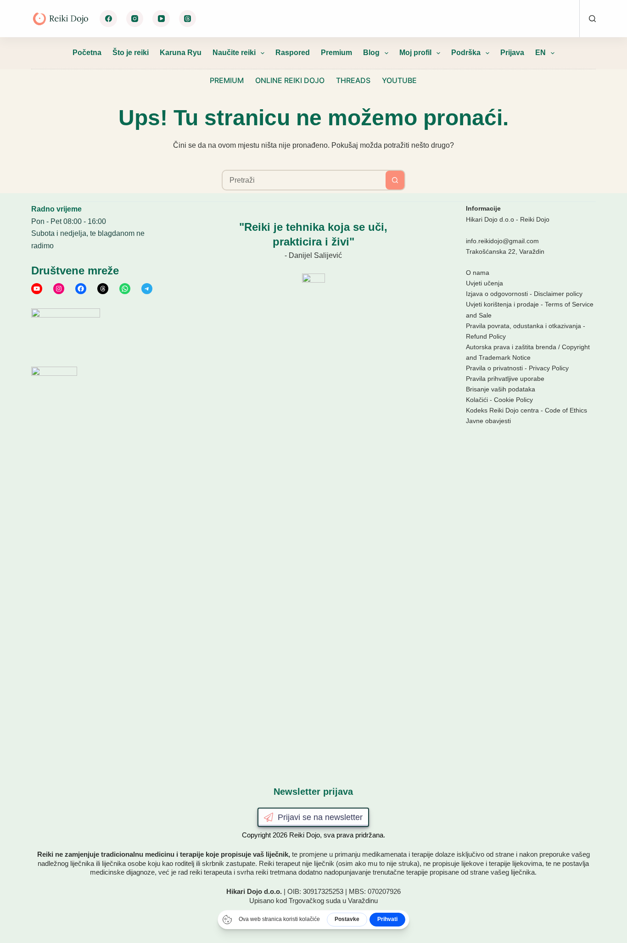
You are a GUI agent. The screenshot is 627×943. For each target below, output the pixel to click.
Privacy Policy (549, 368)
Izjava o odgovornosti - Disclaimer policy (524, 293)
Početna (87, 52)
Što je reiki (130, 52)
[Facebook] (108, 19)
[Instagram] (135, 19)
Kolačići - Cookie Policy (499, 399)
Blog (371, 52)
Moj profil (415, 52)
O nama (477, 272)
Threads (353, 80)
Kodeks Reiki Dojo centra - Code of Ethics (526, 410)
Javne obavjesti (488, 420)
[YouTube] (161, 19)
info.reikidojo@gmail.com (502, 241)
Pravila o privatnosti (494, 368)
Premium (336, 52)
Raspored (292, 52)
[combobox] (304, 180)
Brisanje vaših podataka (500, 389)
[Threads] (187, 19)
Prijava (512, 52)
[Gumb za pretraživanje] (395, 180)
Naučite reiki (234, 52)
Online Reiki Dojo (290, 80)
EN (540, 52)
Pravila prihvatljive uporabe (505, 378)
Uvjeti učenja (484, 283)
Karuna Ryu (181, 52)
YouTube (399, 80)
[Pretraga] (592, 18)
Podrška (466, 52)
